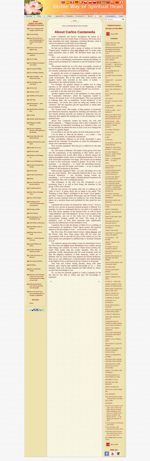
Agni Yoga (32, 99)
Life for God (33, 88)
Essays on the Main (67, 26)
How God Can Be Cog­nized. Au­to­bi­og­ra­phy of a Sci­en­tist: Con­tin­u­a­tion (36, 293)
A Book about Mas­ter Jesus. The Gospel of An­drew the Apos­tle (36, 286)
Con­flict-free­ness (112, 314)
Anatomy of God (34, 92)
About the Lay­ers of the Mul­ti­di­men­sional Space (113, 350)
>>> (99, 281)
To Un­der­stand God (35, 188)
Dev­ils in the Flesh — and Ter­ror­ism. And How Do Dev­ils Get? (113, 116)
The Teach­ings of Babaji (36, 72)
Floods (109, 135)
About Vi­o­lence (111, 274)
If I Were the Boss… (113, 130)
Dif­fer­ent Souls (111, 379)
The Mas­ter (32, 265)
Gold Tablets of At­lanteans (37, 223)
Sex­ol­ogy (32, 115)
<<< (51, 281)
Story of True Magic (35, 198)
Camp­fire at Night (112, 298)
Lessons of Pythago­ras (35, 161)
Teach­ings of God (36, 203)
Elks (108, 137)
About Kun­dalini (112, 387)
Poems (31, 303)
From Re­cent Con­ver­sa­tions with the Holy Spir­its (113, 58)
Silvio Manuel (91, 232)
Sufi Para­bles (33, 170)
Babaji (66, 245)
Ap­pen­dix (108, 403)
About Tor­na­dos (111, 209)
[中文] (117, 3)
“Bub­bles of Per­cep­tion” (36, 95)
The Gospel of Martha (35, 261)
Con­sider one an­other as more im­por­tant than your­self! (113, 323)
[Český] (85, 3)
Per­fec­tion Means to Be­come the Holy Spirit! (113, 258)
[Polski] (90, 3)
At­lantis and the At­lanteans (37, 119)
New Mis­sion (110, 394)
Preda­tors (110, 139)
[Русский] (94, 3)
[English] (63, 3)
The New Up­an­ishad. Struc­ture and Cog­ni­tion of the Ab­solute (37, 130)
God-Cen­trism (33, 213)
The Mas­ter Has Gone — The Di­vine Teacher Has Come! (113, 398)
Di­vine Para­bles (34, 151)
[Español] (67, 3)
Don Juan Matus (77, 50)
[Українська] (103, 3)
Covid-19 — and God (112, 281)
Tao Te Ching (33, 59)
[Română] (99, 3)
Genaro (82, 68)
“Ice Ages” (109, 98)
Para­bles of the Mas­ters (36, 174)
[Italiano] (81, 3)
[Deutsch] (76, 3)
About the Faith (111, 230)
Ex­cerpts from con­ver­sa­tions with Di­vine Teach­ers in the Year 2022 (114, 433)
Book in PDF (114, 34)
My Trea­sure (110, 267)
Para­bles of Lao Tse (35, 147)
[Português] (108, 3)
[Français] (72, 3)
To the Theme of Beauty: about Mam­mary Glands (113, 154)
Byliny (31, 178)
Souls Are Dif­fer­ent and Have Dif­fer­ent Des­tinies (113, 334)
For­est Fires (110, 132)
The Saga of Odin (34, 209)
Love (107, 163)
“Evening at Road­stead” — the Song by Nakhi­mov (113, 195)
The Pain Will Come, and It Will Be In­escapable (113, 366)
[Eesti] (112, 3)
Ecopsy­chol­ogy (33, 34)
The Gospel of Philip (35, 69)
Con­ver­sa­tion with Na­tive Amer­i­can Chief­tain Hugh (112, 172)
